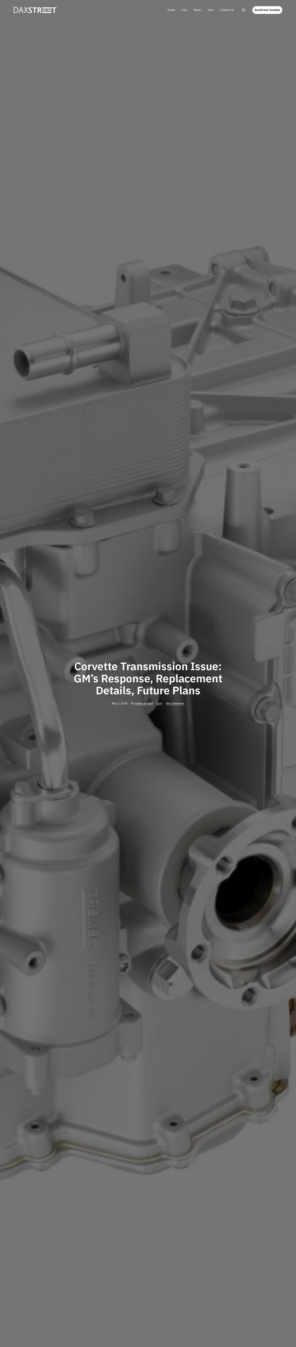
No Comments (175, 703)
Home (171, 10)
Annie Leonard (144, 703)
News (197, 10)
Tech (210, 10)
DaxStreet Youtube (267, 10)
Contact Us (227, 10)
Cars (184, 10)
